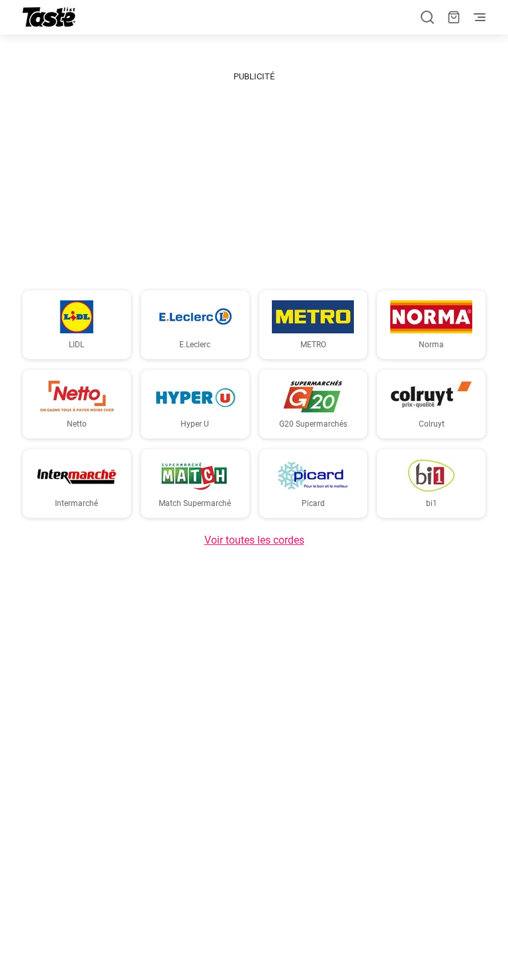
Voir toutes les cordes (254, 540)
